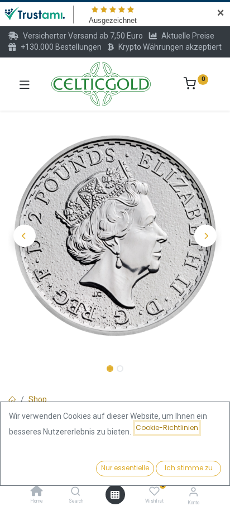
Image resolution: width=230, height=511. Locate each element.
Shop (37, 399)
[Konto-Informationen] (193, 491)
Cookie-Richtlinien (167, 427)
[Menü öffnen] (115, 495)
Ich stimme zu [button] (189, 467)
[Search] (75, 492)
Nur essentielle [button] (125, 467)
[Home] (37, 492)
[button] (24, 235)
